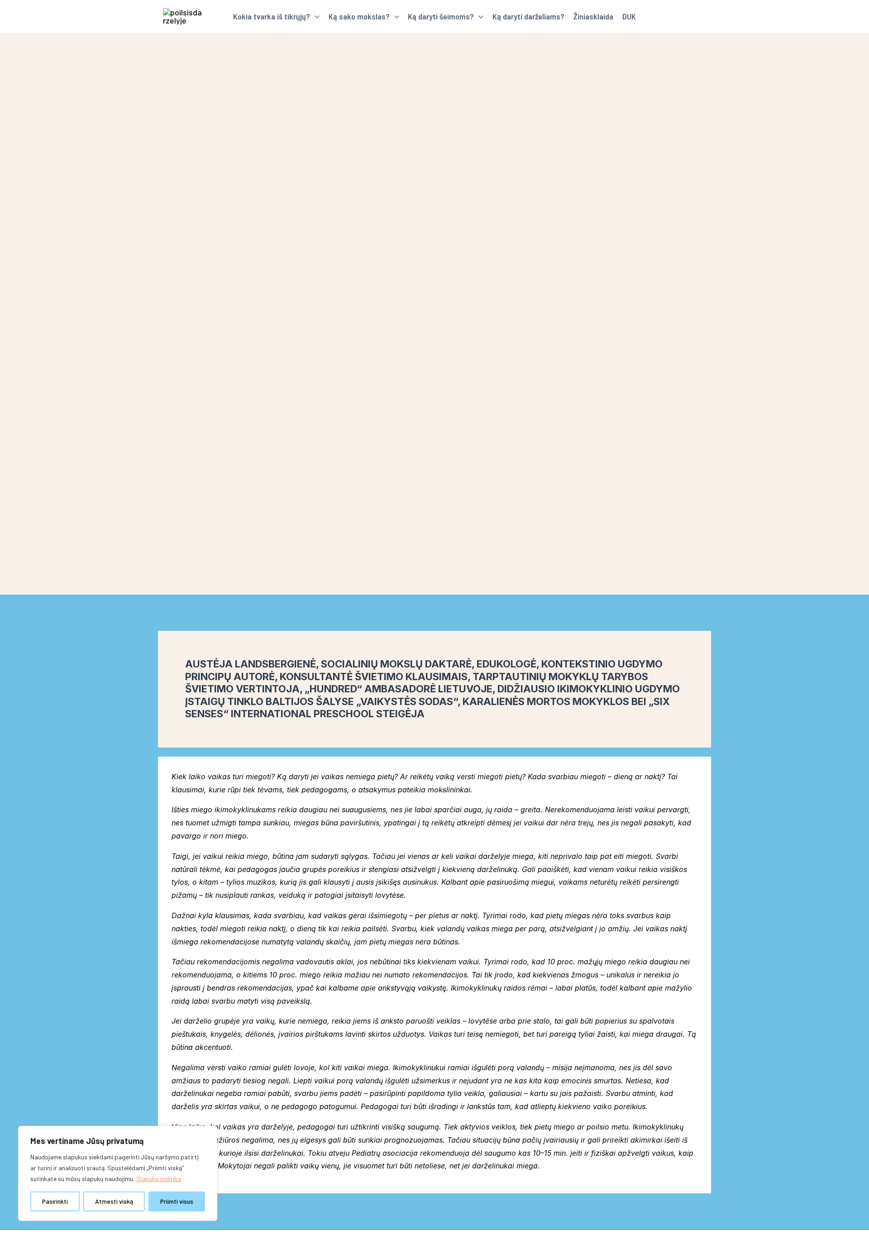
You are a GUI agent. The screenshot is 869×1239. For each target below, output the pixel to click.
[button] (315, 16)
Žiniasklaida (593, 16)
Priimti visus (176, 1201)
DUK (629, 16)
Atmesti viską (114, 1201)
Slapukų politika (158, 1178)
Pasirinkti (55, 1201)
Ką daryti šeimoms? (441, 16)
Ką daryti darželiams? (528, 16)
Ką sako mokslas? (359, 16)
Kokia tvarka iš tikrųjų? (271, 16)
